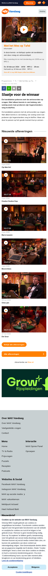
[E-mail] (14, 88)
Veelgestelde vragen (11, 428)
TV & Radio (7, 451)
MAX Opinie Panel (34, 446)
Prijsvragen (7, 456)
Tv (15, 81)
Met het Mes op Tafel (27, 81)
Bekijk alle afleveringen (14, 344)
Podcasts (6, 471)
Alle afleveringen (11, 354)
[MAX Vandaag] (11, 11)
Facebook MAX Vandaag (13, 484)
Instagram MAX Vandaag (14, 489)
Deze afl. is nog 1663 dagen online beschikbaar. (19, 72)
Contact (5, 433)
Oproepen (30, 451)
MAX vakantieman (10, 499)
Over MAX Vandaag (11, 423)
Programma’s (7, 81)
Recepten (6, 466)
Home (4, 446)
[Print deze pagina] (19, 88)
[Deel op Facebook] (4, 88)
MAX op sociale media (12, 494)
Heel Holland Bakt (10, 509)
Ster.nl (30, 362)
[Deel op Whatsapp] (9, 88)
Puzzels (5, 461)
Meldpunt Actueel (10, 504)
